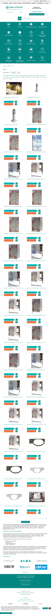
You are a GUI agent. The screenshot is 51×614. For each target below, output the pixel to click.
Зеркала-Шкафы (13, 77)
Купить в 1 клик (8, 104)
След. (46, 518)
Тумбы (20, 77)
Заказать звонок (25, 584)
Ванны (4, 75)
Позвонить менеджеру (25, 580)
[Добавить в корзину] (16, 104)
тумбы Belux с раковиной (11, 540)
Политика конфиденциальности (25, 599)
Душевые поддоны (39, 75)
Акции (10, 3)
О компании (5, 3)
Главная (4, 65)
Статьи (46, 3)
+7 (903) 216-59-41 (36, 11)
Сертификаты (40, 3)
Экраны (20, 75)
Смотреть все (25, 572)
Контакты (34, 3)
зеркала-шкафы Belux (30, 524)
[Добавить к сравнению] (16, 102)
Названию (13, 72)
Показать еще (25, 521)
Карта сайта (25, 597)
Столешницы (42, 77)
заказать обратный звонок (36, 14)
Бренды (19, 3)
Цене (19, 72)
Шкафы (26, 77)
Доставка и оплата (27, 3)
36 (43, 518)
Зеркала (4, 77)
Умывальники (33, 77)
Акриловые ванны (12, 75)
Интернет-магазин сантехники (23, 592)
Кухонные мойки (6, 78)
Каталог (15, 3)
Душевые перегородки (28, 75)
